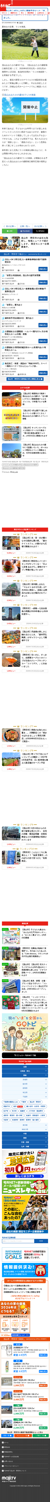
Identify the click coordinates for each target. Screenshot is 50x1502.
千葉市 (23, 1102)
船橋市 (22, 1111)
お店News (40, 13)
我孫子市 (7, 1106)
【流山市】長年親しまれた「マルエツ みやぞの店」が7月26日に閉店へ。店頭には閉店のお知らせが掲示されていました (34, 590)
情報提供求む (8, 1452)
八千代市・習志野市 (36, 1111)
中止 (20, 465)
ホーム (6, 1442)
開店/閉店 (31, 13)
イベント (5, 465)
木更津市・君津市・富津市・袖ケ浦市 (25, 1120)
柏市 (17, 1106)
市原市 (6, 1120)
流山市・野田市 (35, 1102)
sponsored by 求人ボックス (37, 254)
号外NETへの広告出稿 (11, 1456)
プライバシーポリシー (11, 1466)
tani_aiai (15, 472)
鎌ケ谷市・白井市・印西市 (35, 1106)
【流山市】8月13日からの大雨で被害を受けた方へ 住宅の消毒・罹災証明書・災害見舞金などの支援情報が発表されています (34, 834)
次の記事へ (39, 226)
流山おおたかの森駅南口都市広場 (14, 468)
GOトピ (4, 13)
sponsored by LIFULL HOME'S (36, 1339)
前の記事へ (11, 226)
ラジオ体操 (14, 465)
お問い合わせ (8, 1461)
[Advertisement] (25, 501)
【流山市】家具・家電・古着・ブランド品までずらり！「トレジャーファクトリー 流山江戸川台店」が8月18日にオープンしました (35, 986)
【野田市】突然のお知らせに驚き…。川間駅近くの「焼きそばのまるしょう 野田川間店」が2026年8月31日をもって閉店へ (34, 735)
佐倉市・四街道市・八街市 (35, 1115)
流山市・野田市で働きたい (15, 254)
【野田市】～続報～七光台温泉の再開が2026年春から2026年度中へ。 (35, 611)
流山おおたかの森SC (31, 465)
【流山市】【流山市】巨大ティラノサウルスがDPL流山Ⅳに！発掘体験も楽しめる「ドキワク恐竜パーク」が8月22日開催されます (34, 969)
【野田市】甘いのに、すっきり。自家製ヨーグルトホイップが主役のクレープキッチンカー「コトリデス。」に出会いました (34, 660)
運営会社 (7, 1447)
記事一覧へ (25, 226)
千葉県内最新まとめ (11, 1102)
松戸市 (6, 1111)
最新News (14, 13)
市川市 (14, 1111)
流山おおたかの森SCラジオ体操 (20, 95)
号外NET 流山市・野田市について (15, 1471)
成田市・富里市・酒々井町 (13, 1115)
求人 (22, 13)
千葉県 (20, 23)
